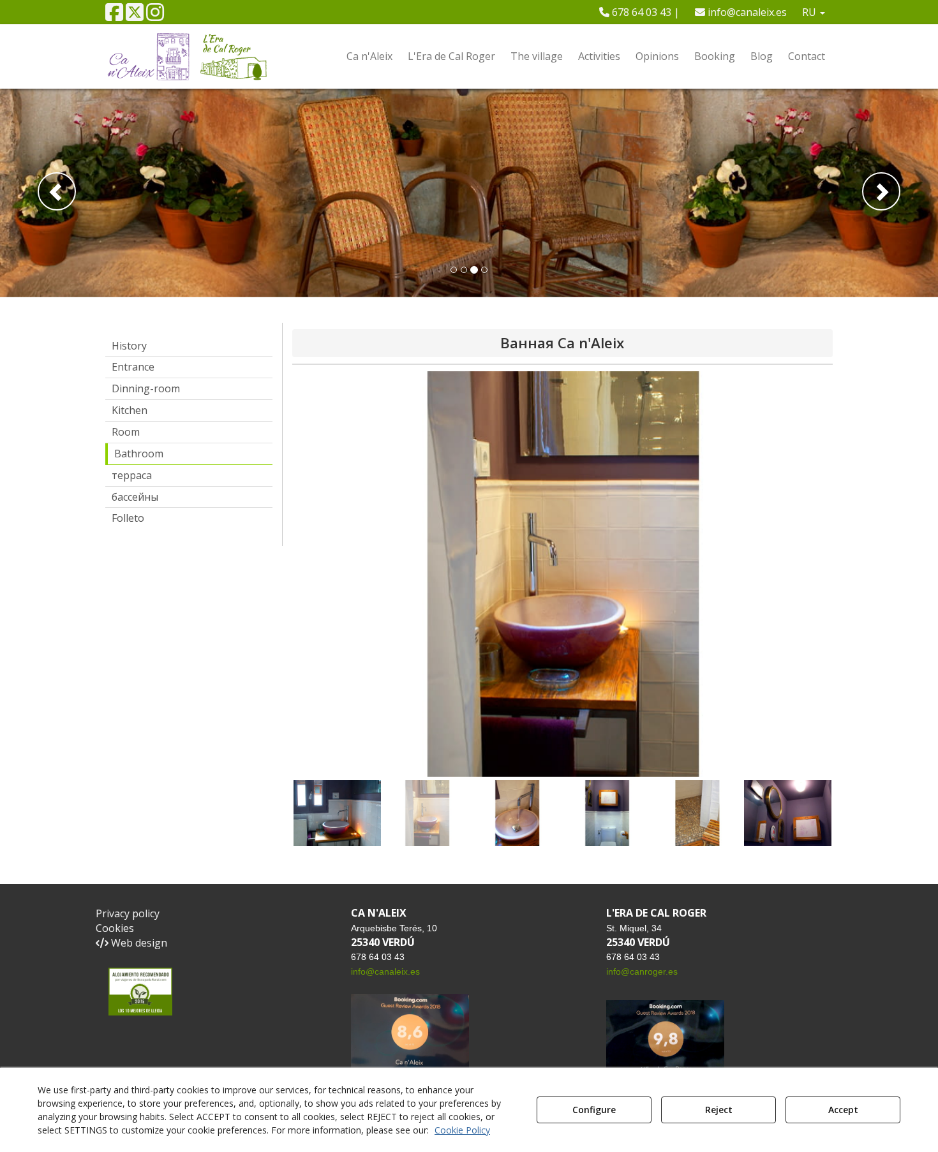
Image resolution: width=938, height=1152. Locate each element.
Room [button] (126, 432)
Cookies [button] (115, 928)
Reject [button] (719, 1110)
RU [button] (810, 12)
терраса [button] (132, 475)
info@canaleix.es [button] (746, 12)
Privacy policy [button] (128, 913)
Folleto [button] (128, 518)
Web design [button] (137, 943)
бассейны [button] (135, 497)
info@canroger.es (642, 971)
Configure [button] (594, 1110)
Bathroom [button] (138, 454)
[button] (114, 16)
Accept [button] (843, 1110)
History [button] (129, 346)
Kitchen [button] (129, 410)
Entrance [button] (133, 367)
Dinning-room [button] (146, 388)
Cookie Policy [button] (462, 1130)
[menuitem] (639, 12)
